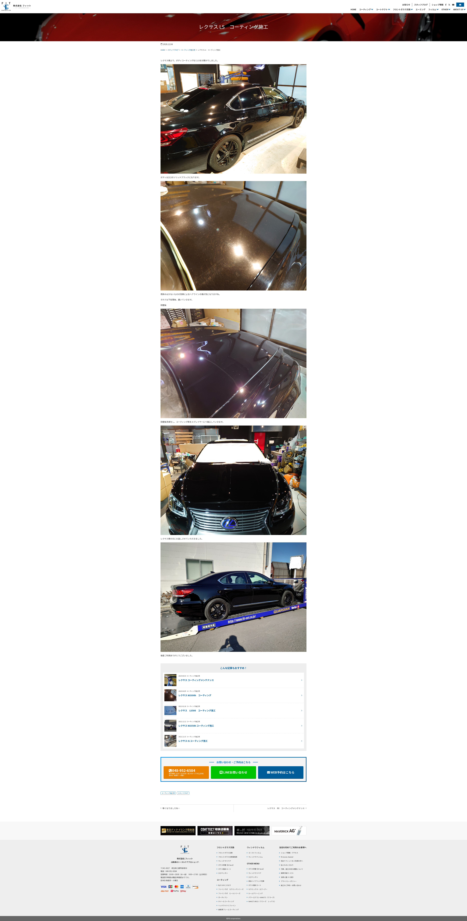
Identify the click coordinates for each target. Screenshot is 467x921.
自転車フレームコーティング (228, 909)
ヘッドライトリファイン (227, 905)
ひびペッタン (223, 873)
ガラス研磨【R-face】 (226, 865)
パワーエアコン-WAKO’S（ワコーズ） (261, 897)
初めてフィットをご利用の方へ (292, 861)
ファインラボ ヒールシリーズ (229, 893)
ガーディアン (223, 897)
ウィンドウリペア (224, 861)
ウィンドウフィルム (255, 857)
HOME (163, 50)
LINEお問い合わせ (235, 772)
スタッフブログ (173, 50)
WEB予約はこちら (282, 772)
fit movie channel (287, 857)
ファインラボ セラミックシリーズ (230, 889)
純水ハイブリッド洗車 (256, 881)
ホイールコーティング (226, 901)
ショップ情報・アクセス (289, 853)
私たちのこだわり (224, 885)
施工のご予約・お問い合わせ (291, 885)
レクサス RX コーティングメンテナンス (286, 808)
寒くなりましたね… (171, 808)
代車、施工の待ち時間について (292, 869)
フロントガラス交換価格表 (227, 857)
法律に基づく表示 (287, 877)
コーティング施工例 (188, 50)
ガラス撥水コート (224, 869)
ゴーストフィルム (254, 853)
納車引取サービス (287, 873)
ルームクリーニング (255, 893)
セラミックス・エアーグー (257, 889)
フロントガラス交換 (225, 853)
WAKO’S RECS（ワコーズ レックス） (262, 901)
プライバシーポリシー (289, 881)
